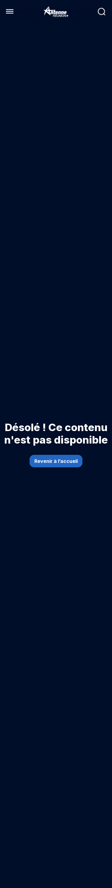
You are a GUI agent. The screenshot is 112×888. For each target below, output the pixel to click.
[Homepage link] (56, 11)
